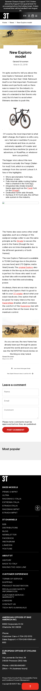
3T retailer (18, 293)
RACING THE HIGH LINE (14, 567)
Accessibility (27, 678)
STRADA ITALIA (10, 505)
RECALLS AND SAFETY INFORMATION (13, 590)
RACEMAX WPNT (11, 509)
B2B (4, 524)
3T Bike (17, 684)
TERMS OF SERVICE (12, 578)
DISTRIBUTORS (10, 527)
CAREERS (7, 600)
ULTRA (5, 495)
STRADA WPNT (9, 512)
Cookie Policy (17, 678)
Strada (15, 190)
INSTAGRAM (8, 541)
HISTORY (6, 560)
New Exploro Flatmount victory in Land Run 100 (19, 373)
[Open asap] (30, 686)
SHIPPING (7, 582)
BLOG (5, 531)
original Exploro (26, 267)
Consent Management (21, 680)
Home (4, 22)
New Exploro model (24, 22)
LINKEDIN (7, 545)
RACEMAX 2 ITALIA (11, 498)
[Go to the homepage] (6, 18)
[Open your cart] (32, 15)
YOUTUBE (7, 548)
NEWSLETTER (9, 534)
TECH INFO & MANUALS (14, 607)
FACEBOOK (8, 538)
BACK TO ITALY (9, 563)
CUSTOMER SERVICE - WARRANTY (13, 596)
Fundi (29, 188)
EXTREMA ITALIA (10, 502)
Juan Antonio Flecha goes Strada (21, 368)
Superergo (25, 306)
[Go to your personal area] (29, 15)
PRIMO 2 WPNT (10, 491)
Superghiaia (7, 303)
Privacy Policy (7, 678)
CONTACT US (9, 604)
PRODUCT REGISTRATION (15, 585)
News (12, 22)
